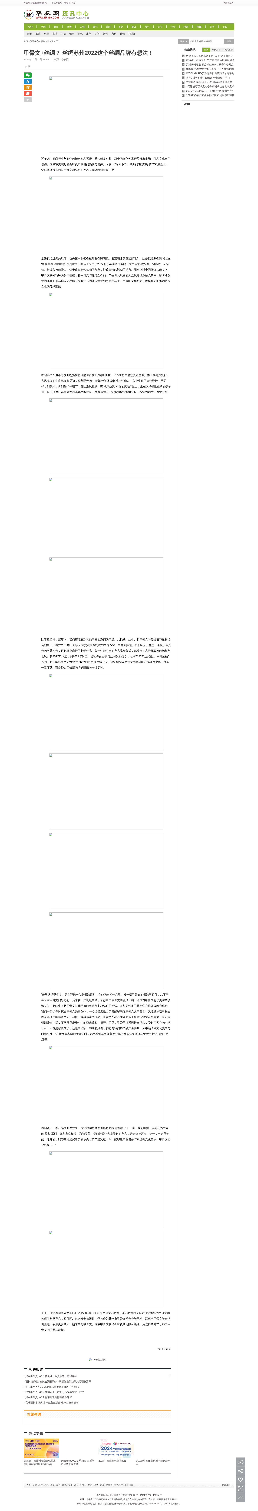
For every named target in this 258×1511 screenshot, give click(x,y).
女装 (38, 33)
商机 (64, 1485)
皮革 (88, 33)
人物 (82, 26)
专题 (225, 26)
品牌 (43, 26)
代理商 (109, 1485)
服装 (37, 3)
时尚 (56, 26)
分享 (27, 66)
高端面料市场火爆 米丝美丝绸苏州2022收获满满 (51, 1402)
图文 (212, 26)
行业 (30, 26)
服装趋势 (128, 1485)
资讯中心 (76, 14)
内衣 (63, 33)
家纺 (113, 33)
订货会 (83, 1485)
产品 (46, 1485)
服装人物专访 (47, 41)
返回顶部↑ (226, 1485)
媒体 (199, 26)
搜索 (229, 41)
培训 (186, 26)
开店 (121, 26)
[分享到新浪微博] (28, 87)
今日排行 (216, 49)
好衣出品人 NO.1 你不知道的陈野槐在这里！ (49, 1397)
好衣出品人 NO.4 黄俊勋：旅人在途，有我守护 (51, 1376)
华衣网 (27, 3)
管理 (108, 26)
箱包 (80, 33)
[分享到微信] (28, 75)
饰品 (71, 33)
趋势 (69, 26)
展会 (160, 26)
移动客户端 (69, 3)
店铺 (52, 1485)
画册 (102, 1485)
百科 (147, 26)
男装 (46, 33)
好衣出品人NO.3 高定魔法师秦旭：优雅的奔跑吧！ (53, 1386)
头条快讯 (190, 49)
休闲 (97, 33)
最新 (29, 33)
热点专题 (36, 1433)
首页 (26, 41)
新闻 (58, 1485)
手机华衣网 (56, 3)
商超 (134, 26)
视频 (96, 1485)
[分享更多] (28, 99)
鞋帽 (122, 33)
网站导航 (227, 3)
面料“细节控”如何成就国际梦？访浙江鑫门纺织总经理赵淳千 (58, 1381)
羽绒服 (132, 33)
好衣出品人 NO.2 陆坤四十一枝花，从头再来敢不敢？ (54, 1392)
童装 (54, 33)
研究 (95, 26)
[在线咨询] (28, 93)
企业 (34, 1485)
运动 (105, 33)
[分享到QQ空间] (28, 81)
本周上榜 (228, 49)
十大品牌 (118, 1485)
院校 (173, 26)
